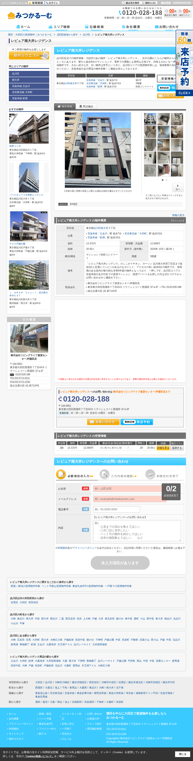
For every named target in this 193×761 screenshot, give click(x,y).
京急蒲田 (89, 701)
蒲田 (37, 701)
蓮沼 (45, 701)
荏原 (79, 618)
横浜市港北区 (135, 682)
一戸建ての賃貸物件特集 (118, 586)
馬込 (139, 661)
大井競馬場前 (99, 644)
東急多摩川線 (84, 693)
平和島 (131, 661)
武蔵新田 (77, 701)
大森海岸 (51, 644)
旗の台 (119, 618)
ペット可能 (45, 718)
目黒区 (14, 602)
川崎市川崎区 (62, 682)
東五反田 (110, 618)
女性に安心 (68, 723)
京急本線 (90, 80)
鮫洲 (100, 86)
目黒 (28, 639)
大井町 (103, 83)
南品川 (168, 618)
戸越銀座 (69, 639)
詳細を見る (163, 447)
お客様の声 (93, 718)
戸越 (94, 618)
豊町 (136, 618)
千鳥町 (100, 701)
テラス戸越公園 (17, 243)
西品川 (53, 618)
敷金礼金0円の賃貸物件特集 (88, 586)
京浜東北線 (92, 83)
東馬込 (73, 687)
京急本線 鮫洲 (20, 98)
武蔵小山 (144, 639)
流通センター (163, 661)
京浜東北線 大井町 (22, 92)
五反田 (21, 639)
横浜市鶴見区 (79, 682)
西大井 (45, 618)
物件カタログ (16, 738)
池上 (57, 687)
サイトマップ (16, 733)
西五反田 (70, 618)
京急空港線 (166, 693)
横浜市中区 (169, 682)
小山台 (14, 623)
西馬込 (76, 665)
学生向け (67, 733)
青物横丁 (24, 644)
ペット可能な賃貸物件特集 (56, 586)
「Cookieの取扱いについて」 (39, 756)
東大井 (159, 618)
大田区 (23, 602)
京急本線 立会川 (21, 86)
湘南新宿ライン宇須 (147, 693)
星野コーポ (15, 146)
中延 (37, 618)
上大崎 (86, 618)
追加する (177, 447)
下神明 (99, 639)
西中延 (150, 618)
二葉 (61, 618)
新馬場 (14, 644)
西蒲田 (39, 687)
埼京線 (129, 693)
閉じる (182, 754)
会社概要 (14, 718)
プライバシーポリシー (84, 547)
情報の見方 (178, 215)
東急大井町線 (116, 693)
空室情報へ (169, 78)
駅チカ (42, 733)
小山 (142, 618)
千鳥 (64, 687)
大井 (100, 618)
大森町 (67, 665)
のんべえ (67, 738)
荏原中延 (80, 639)
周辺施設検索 (94, 728)
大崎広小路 (56, 639)
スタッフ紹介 (94, 723)
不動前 (134, 639)
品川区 (66, 83)
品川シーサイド (82, 644)
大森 (64, 661)
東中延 (128, 618)
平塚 (22, 623)
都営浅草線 (100, 693)
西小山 (154, 639)
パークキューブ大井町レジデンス (26, 195)
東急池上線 (41, 693)
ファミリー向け (47, 728)
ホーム (12, 713)
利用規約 (62, 547)
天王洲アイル (64, 644)
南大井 (73, 83)
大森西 (83, 687)
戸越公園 (109, 639)
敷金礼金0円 (46, 723)
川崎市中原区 (108, 682)
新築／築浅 (45, 713)
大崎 (13, 618)
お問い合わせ (94, 713)
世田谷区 (33, 602)
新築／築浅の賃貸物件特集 (25, 586)
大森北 (48, 687)
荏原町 (125, 639)
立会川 (101, 80)
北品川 (177, 618)
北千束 (119, 687)
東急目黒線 (41, 696)
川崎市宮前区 (153, 682)
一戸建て (67, 728)
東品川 (21, 618)
